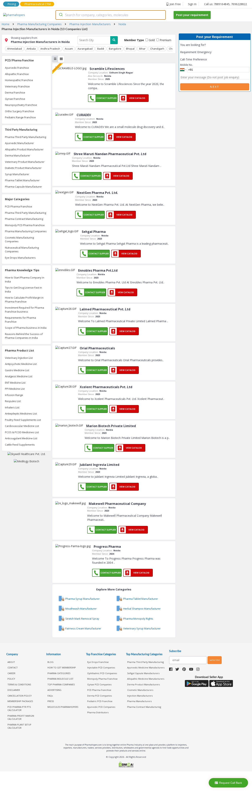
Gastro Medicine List (17, 370)
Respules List (13, 401)
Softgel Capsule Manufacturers (143, 673)
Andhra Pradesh (50, 48)
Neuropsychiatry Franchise (21, 105)
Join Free (175, 4)
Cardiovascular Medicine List (22, 426)
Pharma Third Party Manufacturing (25, 137)
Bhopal (130, 48)
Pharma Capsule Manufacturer (23, 186)
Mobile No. (186, 65)
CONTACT (12, 667)
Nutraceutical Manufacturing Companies (22, 249)
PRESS (50, 701)
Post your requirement (192, 15)
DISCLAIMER (13, 689)
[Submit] (60, 15)
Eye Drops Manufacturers (20, 257)
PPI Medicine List (15, 388)
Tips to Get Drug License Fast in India (23, 289)
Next (214, 87)
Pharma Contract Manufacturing (24, 219)
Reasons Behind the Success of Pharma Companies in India (24, 336)
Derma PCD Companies (99, 695)
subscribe (214, 659)
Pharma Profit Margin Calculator (20, 717)
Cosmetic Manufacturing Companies (19, 239)
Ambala (31, 48)
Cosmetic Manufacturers (140, 689)
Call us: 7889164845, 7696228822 (225, 4)
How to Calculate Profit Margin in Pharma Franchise (24, 299)
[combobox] (110, 15)
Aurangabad (85, 48)
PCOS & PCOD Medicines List (22, 432)
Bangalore (115, 48)
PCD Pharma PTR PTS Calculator (19, 708)
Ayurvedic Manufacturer (19, 143)
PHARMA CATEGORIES (58, 673)
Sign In (192, 4)
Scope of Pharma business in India (25, 327)
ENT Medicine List (15, 382)
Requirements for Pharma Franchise (20, 319)
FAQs (50, 695)
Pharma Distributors (97, 712)
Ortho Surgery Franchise (19, 111)
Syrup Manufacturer (17, 174)
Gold (151, 40)
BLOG (50, 662)
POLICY (11, 678)
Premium (165, 40)
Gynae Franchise (15, 99)
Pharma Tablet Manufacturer (22, 180)
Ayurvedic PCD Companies (101, 706)
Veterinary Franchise (17, 86)
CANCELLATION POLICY (19, 695)
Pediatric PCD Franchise (99, 701)
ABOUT (11, 662)
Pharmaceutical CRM (37, 4)
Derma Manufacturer (17, 155)
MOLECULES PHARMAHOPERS (62, 706)
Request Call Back (230, 782)
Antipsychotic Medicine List (21, 364)
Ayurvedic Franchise (17, 67)
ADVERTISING (54, 689)
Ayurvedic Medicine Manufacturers (145, 667)
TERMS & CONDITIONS (19, 684)
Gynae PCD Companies (99, 684)
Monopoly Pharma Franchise (102, 678)
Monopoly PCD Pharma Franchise (25, 225)
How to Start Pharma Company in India (24, 279)
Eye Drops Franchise (98, 662)
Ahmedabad (14, 48)
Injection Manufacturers (140, 695)
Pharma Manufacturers (139, 701)
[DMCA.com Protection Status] (126, 765)
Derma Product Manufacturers (143, 684)
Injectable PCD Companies (101, 667)
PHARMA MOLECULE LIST (60, 678)
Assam (69, 48)
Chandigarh (157, 48)
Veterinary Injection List (19, 358)
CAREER (11, 673)
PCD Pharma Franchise (18, 206)
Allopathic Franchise (17, 74)
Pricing (11, 4)
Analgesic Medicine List (18, 376)
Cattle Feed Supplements (20, 444)
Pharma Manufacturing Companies (26, 231)
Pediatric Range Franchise (20, 117)
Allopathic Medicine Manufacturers (145, 678)
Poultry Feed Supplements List (23, 420)
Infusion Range (14, 395)
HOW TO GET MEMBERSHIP (61, 667)
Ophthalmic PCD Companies (102, 673)
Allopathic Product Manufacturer (24, 149)
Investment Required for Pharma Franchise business (24, 309)
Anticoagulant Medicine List (21, 438)
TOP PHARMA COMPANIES (61, 684)
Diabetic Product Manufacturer (23, 168)
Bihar (142, 48)
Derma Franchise (15, 92)
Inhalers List (12, 407)
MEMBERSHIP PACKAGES (20, 701)
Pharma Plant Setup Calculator (19, 726)
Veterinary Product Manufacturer (24, 162)
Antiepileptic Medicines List (21, 413)
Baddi (100, 48)
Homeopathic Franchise (19, 80)
